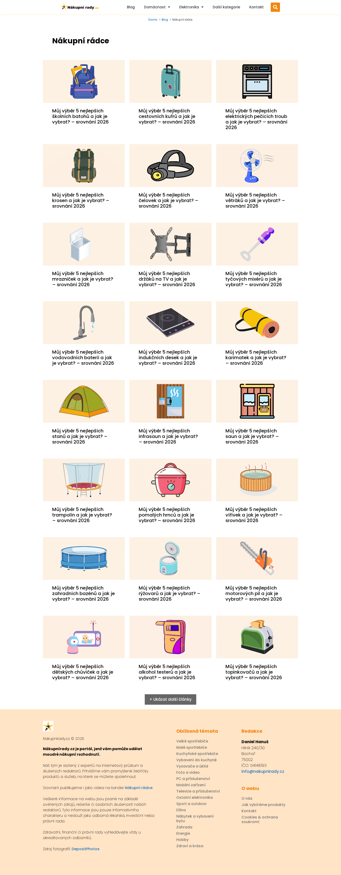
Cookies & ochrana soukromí (259, 819)
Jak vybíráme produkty (263, 804)
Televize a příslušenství (198, 791)
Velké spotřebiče (192, 741)
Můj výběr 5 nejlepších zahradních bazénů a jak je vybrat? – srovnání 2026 (83, 593)
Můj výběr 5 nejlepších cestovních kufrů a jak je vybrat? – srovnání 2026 (167, 116)
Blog (131, 7)
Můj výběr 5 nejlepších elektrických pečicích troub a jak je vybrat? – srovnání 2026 (256, 119)
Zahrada (184, 827)
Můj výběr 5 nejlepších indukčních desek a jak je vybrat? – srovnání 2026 (168, 357)
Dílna (181, 810)
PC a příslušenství (193, 779)
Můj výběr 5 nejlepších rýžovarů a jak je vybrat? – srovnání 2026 (169, 593)
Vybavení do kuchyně (196, 760)
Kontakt (256, 7)
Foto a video (188, 772)
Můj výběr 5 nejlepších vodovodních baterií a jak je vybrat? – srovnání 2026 (83, 357)
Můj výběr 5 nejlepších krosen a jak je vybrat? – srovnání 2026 (80, 200)
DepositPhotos (86, 849)
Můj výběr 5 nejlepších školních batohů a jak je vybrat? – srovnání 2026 (80, 116)
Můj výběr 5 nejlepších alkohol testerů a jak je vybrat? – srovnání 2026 (167, 672)
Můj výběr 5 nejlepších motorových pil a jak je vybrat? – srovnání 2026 (253, 593)
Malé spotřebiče (191, 747)
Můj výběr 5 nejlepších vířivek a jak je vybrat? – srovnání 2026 (254, 515)
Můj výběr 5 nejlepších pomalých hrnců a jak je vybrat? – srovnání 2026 (167, 515)
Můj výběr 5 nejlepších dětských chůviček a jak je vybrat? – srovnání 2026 (82, 672)
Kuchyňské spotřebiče (197, 753)
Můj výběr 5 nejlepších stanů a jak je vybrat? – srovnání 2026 (79, 436)
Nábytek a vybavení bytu (195, 818)
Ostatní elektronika (194, 797)
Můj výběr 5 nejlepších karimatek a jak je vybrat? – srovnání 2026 (255, 357)
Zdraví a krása (189, 846)
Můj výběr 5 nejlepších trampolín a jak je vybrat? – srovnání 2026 (82, 515)
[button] (275, 7)
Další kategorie (226, 7)
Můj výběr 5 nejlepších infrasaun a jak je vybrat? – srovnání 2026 (168, 436)
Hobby (182, 839)
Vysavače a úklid (192, 766)
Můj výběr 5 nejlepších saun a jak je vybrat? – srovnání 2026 (252, 436)
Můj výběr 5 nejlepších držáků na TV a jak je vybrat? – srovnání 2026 (167, 279)
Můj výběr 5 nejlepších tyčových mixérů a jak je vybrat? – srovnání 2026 (253, 279)
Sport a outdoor (191, 804)
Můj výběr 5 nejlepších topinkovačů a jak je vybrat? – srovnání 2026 (253, 672)
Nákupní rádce (138, 787)
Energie (183, 833)
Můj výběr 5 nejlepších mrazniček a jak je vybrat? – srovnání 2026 (82, 279)
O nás (246, 798)
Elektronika (189, 7)
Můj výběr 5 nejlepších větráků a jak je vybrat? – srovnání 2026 (255, 200)
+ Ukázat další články (170, 699)
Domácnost (155, 7)
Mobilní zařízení (191, 785)
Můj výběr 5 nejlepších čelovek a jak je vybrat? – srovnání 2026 (168, 200)
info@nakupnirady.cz (262, 771)
